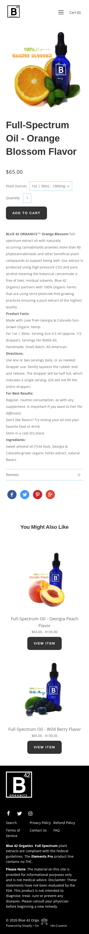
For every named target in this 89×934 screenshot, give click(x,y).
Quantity (13, 198)
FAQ (56, 830)
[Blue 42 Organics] (12, 495)
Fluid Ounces (16, 186)
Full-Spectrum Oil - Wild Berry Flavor (44, 729)
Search (11, 822)
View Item (44, 643)
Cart (75, 12)
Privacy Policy (40, 822)
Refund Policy (64, 822)
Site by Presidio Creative (51, 926)
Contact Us (38, 830)
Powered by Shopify (19, 926)
